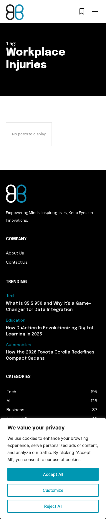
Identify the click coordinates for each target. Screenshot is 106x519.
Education (15, 320)
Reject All (53, 506)
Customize (53, 490)
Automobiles (18, 344)
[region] (53, 468)
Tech (11, 295)
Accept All (53, 474)
